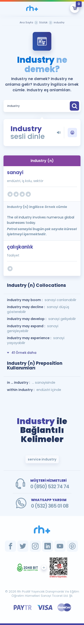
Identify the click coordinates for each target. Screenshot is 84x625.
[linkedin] (47, 546)
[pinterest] (72, 546)
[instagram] (35, 546)
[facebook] (10, 546)
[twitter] (22, 546)
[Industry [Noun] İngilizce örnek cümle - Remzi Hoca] (32, 8)
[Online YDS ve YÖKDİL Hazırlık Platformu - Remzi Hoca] (42, 529)
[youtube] (60, 546)
